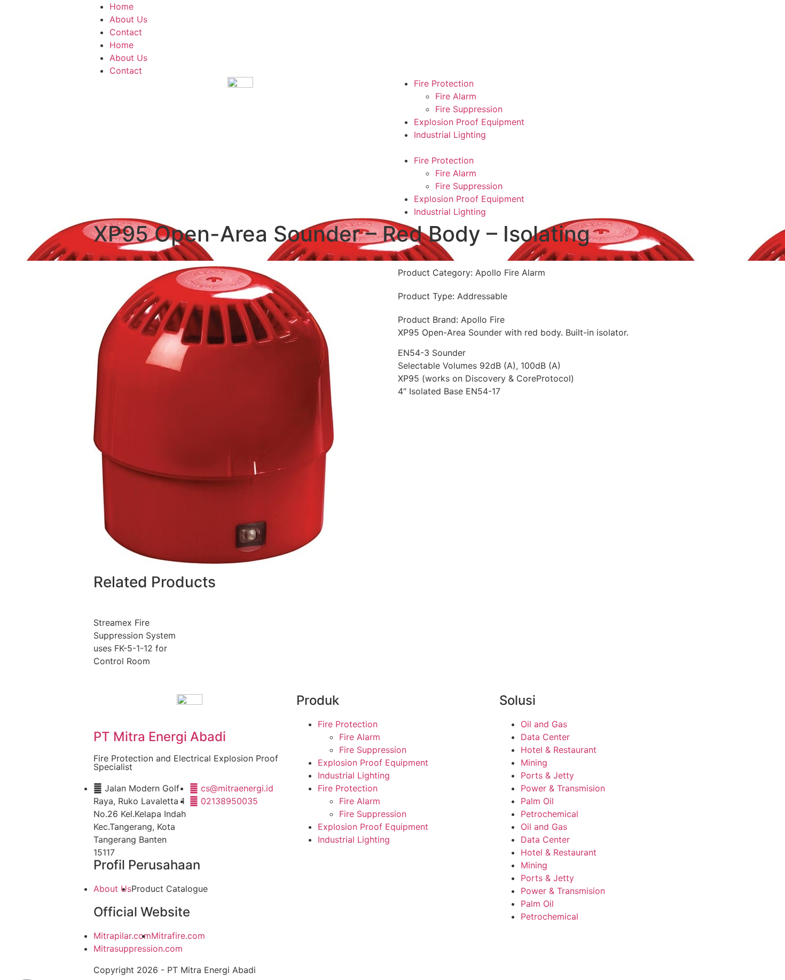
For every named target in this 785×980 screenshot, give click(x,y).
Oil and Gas (544, 724)
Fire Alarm (455, 96)
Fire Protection (444, 83)
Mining (534, 762)
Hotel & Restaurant (558, 749)
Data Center (545, 737)
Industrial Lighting (450, 134)
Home (121, 6)
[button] (544, 147)
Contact (125, 32)
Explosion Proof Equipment (469, 121)
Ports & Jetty (547, 775)
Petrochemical (549, 813)
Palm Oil (537, 801)
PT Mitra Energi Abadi (159, 736)
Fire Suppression (469, 109)
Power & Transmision (563, 788)
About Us (128, 19)
